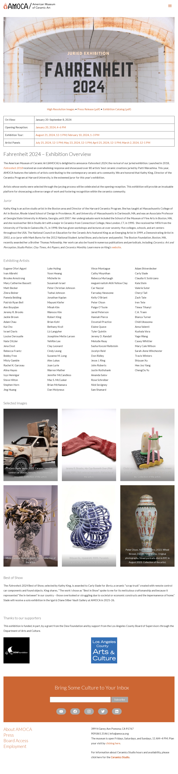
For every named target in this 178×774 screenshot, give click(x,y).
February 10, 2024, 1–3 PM (83, 134)
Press (8, 734)
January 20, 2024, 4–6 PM (51, 127)
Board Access (15, 740)
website (116, 247)
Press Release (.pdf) (88, 109)
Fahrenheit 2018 (13, 168)
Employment (14, 746)
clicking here (113, 743)
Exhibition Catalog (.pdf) (117, 109)
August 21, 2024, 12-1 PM (51, 134)
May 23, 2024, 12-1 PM (77, 142)
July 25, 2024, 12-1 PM (49, 142)
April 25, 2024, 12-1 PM (107, 142)
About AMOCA (17, 729)
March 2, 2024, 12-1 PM (136, 142)
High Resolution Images (61, 109)
